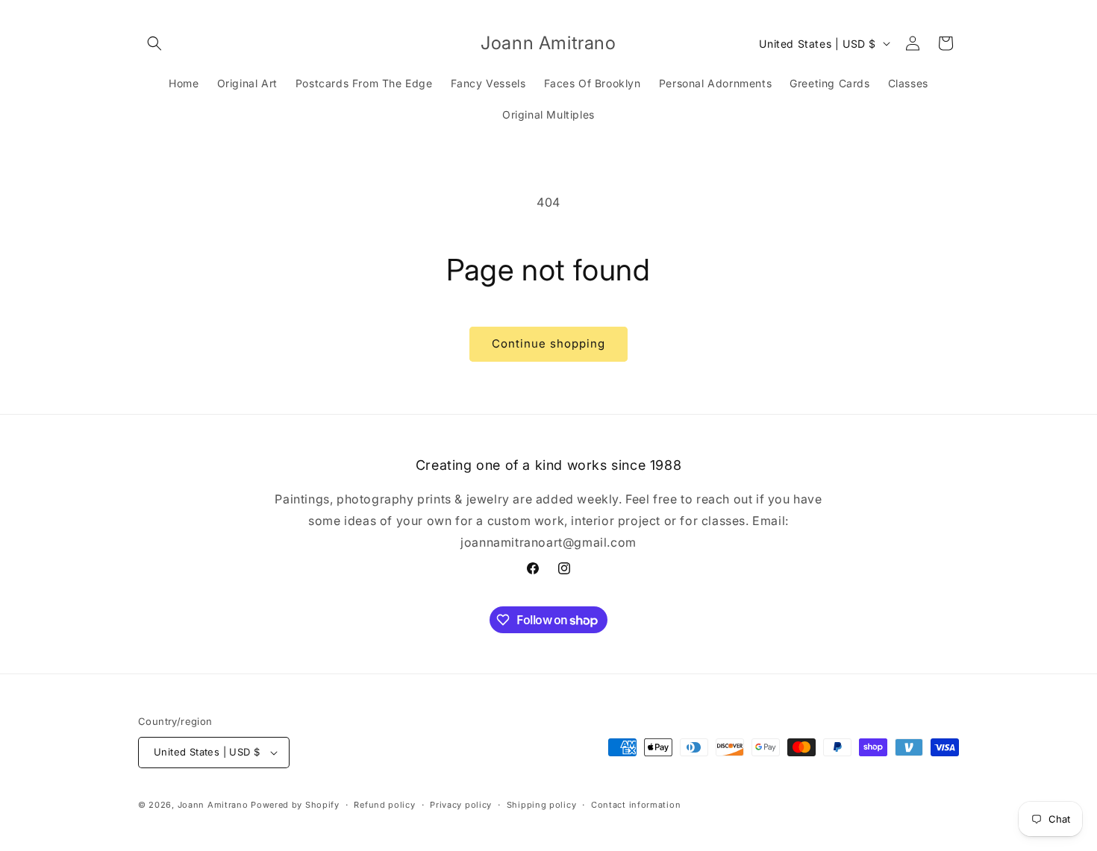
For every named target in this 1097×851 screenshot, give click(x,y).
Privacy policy (461, 805)
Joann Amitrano (213, 805)
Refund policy (384, 805)
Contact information (636, 805)
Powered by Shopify (295, 805)
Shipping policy (542, 805)
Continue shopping (548, 343)
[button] (154, 43)
